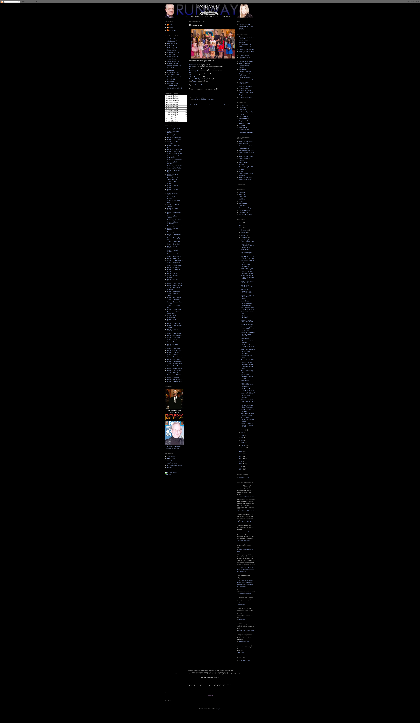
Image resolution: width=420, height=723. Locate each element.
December (244, 230)
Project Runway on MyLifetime (244, 41)
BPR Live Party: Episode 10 (245, 265)
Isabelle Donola (171, 54)
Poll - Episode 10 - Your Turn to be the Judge (248, 257)
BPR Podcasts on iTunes (246, 47)
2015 (241, 225)
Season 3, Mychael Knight (174, 363)
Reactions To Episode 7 (248, 393)
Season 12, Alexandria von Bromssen (173, 156)
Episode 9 (197, 99)
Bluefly (241, 201)
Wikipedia (242, 164)
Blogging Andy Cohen (245, 97)
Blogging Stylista (244, 95)
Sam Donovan (171, 81)
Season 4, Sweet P (172, 355)
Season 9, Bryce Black (173, 244)
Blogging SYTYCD (244, 123)
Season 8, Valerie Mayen (174, 285)
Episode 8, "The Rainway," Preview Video (247, 376)
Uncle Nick (192, 65)
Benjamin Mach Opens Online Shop (247, 282)
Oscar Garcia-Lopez (173, 74)
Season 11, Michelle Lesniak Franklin (173, 178)
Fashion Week (171, 456)
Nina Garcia (242, 194)
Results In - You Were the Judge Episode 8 (248, 321)
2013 (241, 451)
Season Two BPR (244, 477)
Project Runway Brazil (245, 146)
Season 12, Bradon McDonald (172, 162)
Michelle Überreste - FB (174, 65)
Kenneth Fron (243, 127)
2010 (241, 459)
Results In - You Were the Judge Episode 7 (248, 363)
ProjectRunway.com (245, 63)
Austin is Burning (244, 148)
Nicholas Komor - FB (173, 72)
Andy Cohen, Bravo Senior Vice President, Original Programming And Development (245, 569)
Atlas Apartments (172, 463)
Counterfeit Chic (244, 212)
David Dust (242, 110)
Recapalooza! (245, 250)
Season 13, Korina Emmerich (172, 142)
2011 (241, 456)
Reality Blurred (243, 162)
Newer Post (193, 105)
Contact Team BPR (244, 24)
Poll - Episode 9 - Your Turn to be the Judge (248, 308)
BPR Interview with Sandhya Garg (246, 304)
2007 (241, 466)
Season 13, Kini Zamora (174, 135)
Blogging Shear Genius (246, 93)
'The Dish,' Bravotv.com (244, 540)
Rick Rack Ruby (243, 118)
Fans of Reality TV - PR (246, 167)
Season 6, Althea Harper (174, 323)
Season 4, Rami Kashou (174, 348)
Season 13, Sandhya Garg (175, 149)
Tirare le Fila (199, 85)
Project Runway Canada (246, 156)
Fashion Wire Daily (244, 210)
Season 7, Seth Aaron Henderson (173, 288)
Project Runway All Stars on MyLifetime (246, 52)
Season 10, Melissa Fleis (174, 226)
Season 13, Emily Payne (174, 139)
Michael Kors (243, 203)
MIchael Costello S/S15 (248, 360)
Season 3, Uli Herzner (173, 359)
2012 (241, 454)
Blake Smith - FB (172, 43)
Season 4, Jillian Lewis (173, 350)
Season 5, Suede (172, 340)
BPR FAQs (242, 29)
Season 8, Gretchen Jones (175, 260)
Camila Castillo (171, 50)
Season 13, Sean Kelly (173, 129)
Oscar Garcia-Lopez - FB (174, 77)
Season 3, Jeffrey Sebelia (174, 357)
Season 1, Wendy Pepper (174, 379)
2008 (241, 464)
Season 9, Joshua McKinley (172, 247)
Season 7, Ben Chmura (174, 297)
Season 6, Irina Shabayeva (171, 320)
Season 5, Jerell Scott (173, 337)
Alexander (192, 77)
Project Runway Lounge (246, 141)
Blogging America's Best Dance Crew (246, 74)
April (242, 440)
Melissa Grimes (171, 59)
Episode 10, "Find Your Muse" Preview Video (247, 297)
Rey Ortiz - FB (171, 79)
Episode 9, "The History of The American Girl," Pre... (248, 334)
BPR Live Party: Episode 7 (245, 396)
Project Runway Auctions (246, 49)
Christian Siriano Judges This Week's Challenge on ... (247, 245)
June (242, 435)
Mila (190, 69)
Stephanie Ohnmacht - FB (174, 88)
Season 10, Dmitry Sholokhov (172, 209)
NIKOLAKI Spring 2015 (247, 269)
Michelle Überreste (172, 63)
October (243, 235)
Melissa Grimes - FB (173, 61)
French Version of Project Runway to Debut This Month (247, 405)
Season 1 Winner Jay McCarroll (246, 531)
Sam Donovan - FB (172, 83)
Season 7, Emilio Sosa (173, 299)
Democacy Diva (194, 71)
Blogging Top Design (245, 90)
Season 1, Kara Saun (173, 377)
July (242, 432)
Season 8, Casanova (173, 267)
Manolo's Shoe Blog (245, 72)
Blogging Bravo (243, 88)
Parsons (169, 467)
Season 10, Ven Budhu (173, 232)
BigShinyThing (241, 604)
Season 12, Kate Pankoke (174, 168)
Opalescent (242, 107)
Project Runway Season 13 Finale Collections (247, 384)
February (244, 445)
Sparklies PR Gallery (245, 179)
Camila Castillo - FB (173, 52)
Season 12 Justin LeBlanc (174, 160)
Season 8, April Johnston (174, 265)
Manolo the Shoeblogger (244, 593)
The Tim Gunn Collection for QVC (247, 286)
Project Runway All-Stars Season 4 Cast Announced (247, 328)
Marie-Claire (242, 197)
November (244, 232)
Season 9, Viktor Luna (173, 258)
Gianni (191, 67)
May (242, 438)
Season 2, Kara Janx (173, 372)
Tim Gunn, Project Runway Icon (246, 496)
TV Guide (242, 169)
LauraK (171, 24)
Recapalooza (203, 99)
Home (210, 105)
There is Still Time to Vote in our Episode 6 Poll (247, 419)
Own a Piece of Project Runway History (247, 414)
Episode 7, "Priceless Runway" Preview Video (247, 425)
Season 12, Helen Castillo (174, 166)
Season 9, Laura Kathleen (174, 254)
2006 (241, 469)
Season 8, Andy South (173, 263)
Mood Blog (170, 461)
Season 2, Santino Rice (174, 370)
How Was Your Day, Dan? (246, 132)
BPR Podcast (243, 69)
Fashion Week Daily (245, 208)
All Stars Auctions (244, 55)
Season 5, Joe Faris (173, 342)
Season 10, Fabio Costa (174, 220)
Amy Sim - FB (171, 39)
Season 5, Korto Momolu (174, 333)
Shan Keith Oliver (172, 86)
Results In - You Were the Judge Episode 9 (248, 272)
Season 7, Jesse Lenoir (174, 309)
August (243, 430)
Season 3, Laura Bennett (174, 361)
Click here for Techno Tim (172, 448)
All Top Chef (242, 125)
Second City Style (195, 79)
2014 (241, 228)
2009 (241, 461)
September (244, 237)
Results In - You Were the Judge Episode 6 (248, 400)
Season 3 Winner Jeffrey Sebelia (246, 510)
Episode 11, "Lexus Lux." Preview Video (247, 240)
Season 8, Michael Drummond (172, 280)
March (243, 443)
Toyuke (194, 81)
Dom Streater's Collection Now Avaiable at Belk (246, 291)
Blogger (218, 709)
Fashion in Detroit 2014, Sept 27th (248, 410)
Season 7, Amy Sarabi (173, 291)
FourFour (241, 114)
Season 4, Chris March (173, 352)
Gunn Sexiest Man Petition (173, 446)
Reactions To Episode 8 (248, 349)
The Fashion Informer (245, 214)
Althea (191, 75)
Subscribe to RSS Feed (246, 26)
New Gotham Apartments (174, 465)
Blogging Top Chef (244, 121)
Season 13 (211, 99)
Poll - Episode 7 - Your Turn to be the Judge (248, 389)
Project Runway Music (245, 177)
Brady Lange (170, 45)
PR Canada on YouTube (246, 150)
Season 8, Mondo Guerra (174, 283)
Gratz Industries (243, 116)
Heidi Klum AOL (243, 143)
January (243, 448)
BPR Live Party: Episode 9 (245, 316)
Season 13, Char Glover (174, 137)
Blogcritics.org (241, 619)
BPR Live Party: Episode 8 (245, 352)
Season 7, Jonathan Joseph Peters (173, 312)
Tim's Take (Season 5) (245, 86)
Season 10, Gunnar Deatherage (172, 222)
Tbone (171, 27)
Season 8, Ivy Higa (172, 273)
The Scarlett (172, 30)
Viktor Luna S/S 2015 (247, 324)
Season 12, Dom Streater (174, 154)
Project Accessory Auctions (247, 80)
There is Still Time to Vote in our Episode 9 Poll (247, 277)
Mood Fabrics (171, 458)
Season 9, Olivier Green (174, 256)
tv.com (241, 171)
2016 (241, 222)
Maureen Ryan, (246, 630)
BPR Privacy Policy (244, 660)
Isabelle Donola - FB (173, 57)
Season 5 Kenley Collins (174, 335)
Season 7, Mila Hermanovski (171, 316)
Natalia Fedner (171, 68)
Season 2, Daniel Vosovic (174, 368)
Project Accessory (244, 78)
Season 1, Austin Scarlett (174, 381)
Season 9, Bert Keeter (173, 242)
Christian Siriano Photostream (244, 83)
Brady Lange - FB (172, 48)
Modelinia (242, 199)
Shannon (192, 73)
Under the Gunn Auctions (246, 61)
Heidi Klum (242, 205)
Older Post (227, 105)
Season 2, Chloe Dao (173, 366)
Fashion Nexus (243, 105)
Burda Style (242, 192)
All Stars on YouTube (245, 44)
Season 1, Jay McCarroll (174, 375)
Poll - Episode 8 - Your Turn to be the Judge (248, 345)
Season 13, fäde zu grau (174, 151)
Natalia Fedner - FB (172, 70)
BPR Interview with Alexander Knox (246, 253)
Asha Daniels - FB (172, 41)
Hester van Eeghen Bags (246, 112)
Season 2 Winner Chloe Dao (245, 521)
